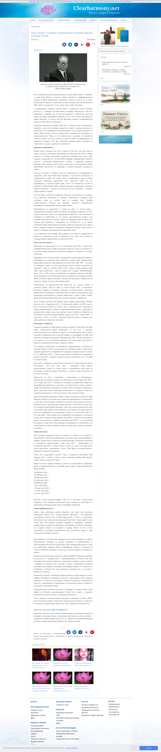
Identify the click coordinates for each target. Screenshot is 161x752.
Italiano (87, 1)
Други (33, 718)
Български (54, 1)
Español (65, 1)
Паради (33, 734)
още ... (102, 78)
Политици (59, 720)
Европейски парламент (64, 713)
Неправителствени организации (67, 718)
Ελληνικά (76, 1)
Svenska (117, 1)
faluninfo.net (113, 709)
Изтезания (34, 713)
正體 (30, 1)
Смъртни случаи (37, 710)
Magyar (82, 1)
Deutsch (43, 1)
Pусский (111, 1)
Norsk (96, 1)
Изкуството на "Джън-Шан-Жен (93, 715)
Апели (33, 736)
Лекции (103, 57)
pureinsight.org (114, 714)
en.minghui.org (114, 712)
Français (48, 1)
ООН (58, 715)
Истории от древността (90, 705)
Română (106, 1)
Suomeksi (70, 1)
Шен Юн (85, 713)
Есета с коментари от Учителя (67, 731)
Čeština (60, 1)
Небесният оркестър (38, 739)
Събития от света (62, 705)
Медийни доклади (37, 741)
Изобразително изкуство (90, 710)
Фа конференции (37, 731)
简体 (34, 1)
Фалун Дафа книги (123, 46)
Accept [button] (148, 748)
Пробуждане (35, 26)
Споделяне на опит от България (67, 739)
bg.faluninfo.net (114, 707)
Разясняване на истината (40, 728)
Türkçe (122, 1)
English (38, 1)
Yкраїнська (128, 1)
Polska (101, 1)
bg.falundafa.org (114, 704)
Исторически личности (90, 707)
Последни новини (37, 726)
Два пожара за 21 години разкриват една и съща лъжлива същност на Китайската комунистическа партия (41, 667)
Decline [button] (134, 748)
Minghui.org (38, 50)
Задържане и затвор (38, 715)
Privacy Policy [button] (71, 748)
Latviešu (92, 1)
